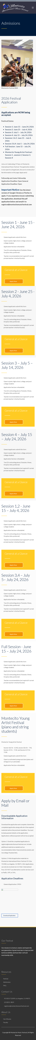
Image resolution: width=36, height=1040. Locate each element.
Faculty (5, 1022)
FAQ (4, 985)
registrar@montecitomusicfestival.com (16, 1006)
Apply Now (13, 281)
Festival (5, 979)
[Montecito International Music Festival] (15, 8)
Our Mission (7, 1019)
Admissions (7, 982)
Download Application (9, 915)
